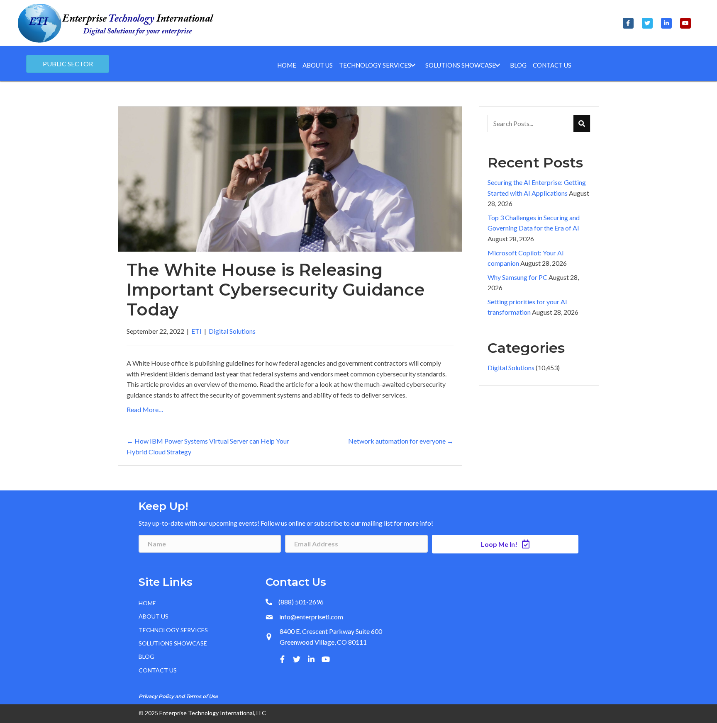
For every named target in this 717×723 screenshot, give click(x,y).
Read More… (145, 409)
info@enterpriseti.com (311, 617)
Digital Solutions (232, 331)
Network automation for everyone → (401, 441)
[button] (628, 23)
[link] (286, 65)
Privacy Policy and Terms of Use (178, 696)
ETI (196, 331)
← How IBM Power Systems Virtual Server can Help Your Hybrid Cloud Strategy (208, 446)
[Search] (581, 123)
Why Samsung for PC (517, 277)
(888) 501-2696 (301, 602)
